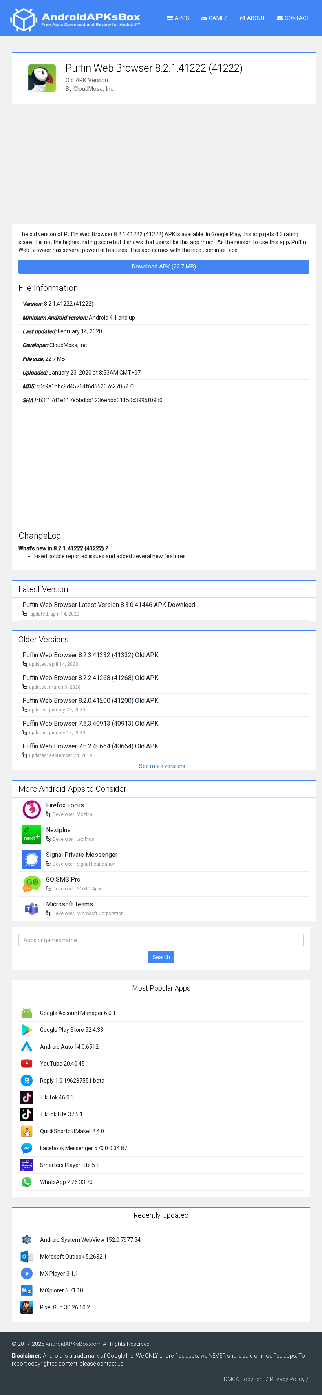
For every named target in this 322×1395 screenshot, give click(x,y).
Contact (297, 18)
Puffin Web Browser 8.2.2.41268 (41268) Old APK (90, 678)
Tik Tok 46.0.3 (57, 1097)
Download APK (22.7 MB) (164, 266)
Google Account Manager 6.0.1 (78, 1013)
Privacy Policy (287, 1379)
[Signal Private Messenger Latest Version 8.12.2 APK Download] (31, 858)
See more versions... (164, 766)
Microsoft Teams (69, 904)
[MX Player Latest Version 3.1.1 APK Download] (26, 1273)
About (256, 18)
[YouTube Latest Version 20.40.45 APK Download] (26, 1063)
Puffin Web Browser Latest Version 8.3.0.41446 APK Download (108, 604)
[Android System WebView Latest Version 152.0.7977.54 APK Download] (26, 1239)
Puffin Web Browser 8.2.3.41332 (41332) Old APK (90, 655)
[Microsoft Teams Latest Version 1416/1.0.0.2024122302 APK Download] (31, 908)
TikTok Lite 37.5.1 (61, 1114)
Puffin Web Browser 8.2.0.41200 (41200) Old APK (90, 700)
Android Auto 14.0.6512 (69, 1047)
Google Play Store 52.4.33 (71, 1030)
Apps (182, 18)
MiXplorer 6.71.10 (61, 1290)
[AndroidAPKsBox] (75, 20)
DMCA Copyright (244, 1379)
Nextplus (58, 830)
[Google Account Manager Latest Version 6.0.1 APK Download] (26, 1012)
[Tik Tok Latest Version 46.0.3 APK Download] (26, 1097)
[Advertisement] (164, 163)
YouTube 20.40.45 (62, 1063)
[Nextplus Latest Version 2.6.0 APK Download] (31, 834)
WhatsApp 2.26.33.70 (66, 1182)
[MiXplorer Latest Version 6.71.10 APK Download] (26, 1290)
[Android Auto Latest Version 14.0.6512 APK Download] (26, 1046)
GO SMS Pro (63, 879)
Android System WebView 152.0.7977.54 (90, 1240)
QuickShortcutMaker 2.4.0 (72, 1131)
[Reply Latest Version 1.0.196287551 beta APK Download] (26, 1080)
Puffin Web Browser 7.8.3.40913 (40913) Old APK (90, 723)
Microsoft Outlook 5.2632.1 (73, 1256)
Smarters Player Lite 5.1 (69, 1165)
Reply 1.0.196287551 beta (72, 1080)
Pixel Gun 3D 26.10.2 (65, 1307)
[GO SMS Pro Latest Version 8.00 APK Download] (31, 883)
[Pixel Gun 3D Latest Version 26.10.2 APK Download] (26, 1307)
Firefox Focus (65, 805)
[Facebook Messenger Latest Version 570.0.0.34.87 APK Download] (26, 1147)
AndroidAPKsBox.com (74, 1344)
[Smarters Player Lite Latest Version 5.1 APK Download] (26, 1164)
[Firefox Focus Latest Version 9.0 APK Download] (31, 809)
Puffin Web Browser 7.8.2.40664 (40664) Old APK (90, 746)
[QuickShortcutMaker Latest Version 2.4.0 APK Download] (26, 1130)
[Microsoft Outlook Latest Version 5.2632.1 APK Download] (26, 1256)
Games (218, 18)
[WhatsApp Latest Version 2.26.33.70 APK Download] (26, 1181)
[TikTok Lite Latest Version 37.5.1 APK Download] (26, 1113)
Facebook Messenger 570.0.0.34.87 (83, 1148)
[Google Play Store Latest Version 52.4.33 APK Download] (26, 1029)
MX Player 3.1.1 (59, 1273)
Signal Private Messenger (81, 854)
